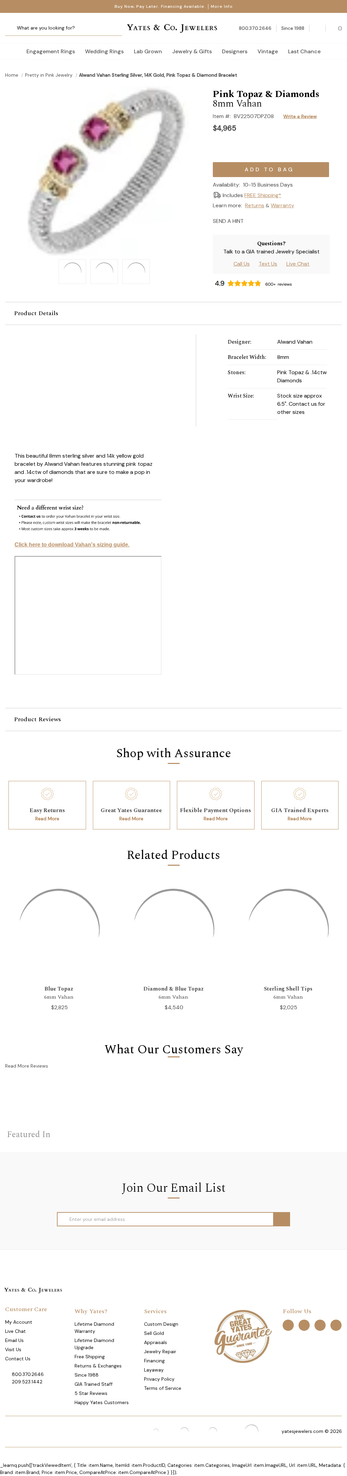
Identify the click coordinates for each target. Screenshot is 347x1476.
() (339, 28)
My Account (18, 1322)
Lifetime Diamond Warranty (94, 1327)
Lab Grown (148, 51)
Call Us (241, 263)
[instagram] (320, 1325)
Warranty (282, 205)
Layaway (154, 1370)
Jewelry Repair (160, 1351)
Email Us (14, 1340)
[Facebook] (262, 220)
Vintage (268, 51)
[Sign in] (317, 28)
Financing (154, 1361)
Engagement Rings (50, 51)
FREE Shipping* (262, 195)
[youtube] (336, 1325)
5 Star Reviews (91, 1393)
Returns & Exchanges (98, 1366)
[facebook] (288, 1325)
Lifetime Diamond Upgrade (94, 1343)
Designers (234, 51)
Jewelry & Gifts (192, 51)
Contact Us (17, 1359)
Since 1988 (87, 1375)
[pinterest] (304, 1325)
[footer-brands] (242, 1336)
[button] (173, 313)
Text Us (268, 263)
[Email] (250, 220)
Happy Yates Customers (102, 1402)
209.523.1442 (27, 1382)
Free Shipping (90, 1357)
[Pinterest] (274, 220)
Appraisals (155, 1342)
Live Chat (297, 263)
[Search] (12, 28)
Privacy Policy (159, 1379)
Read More (47, 819)
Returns (254, 205)
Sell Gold (154, 1333)
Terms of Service (162, 1388)
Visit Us (13, 1349)
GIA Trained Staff (94, 1384)
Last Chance (304, 51)
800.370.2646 (28, 1374)
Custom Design (161, 1324)
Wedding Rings (104, 51)
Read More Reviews (26, 1066)
